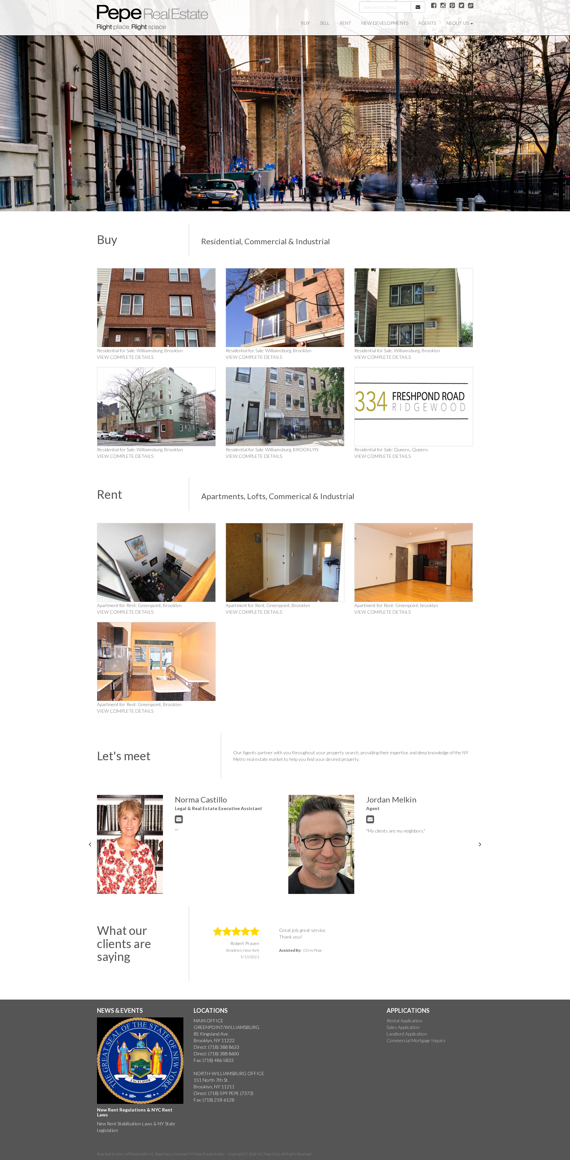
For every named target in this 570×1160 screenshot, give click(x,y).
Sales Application (403, 1027)
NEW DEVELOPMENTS (384, 23)
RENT (345, 23)
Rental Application (404, 1020)
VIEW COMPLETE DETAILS (125, 357)
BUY (305, 23)
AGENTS (427, 23)
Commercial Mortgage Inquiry (416, 1040)
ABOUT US (458, 23)
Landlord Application (407, 1034)
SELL (325, 23)
